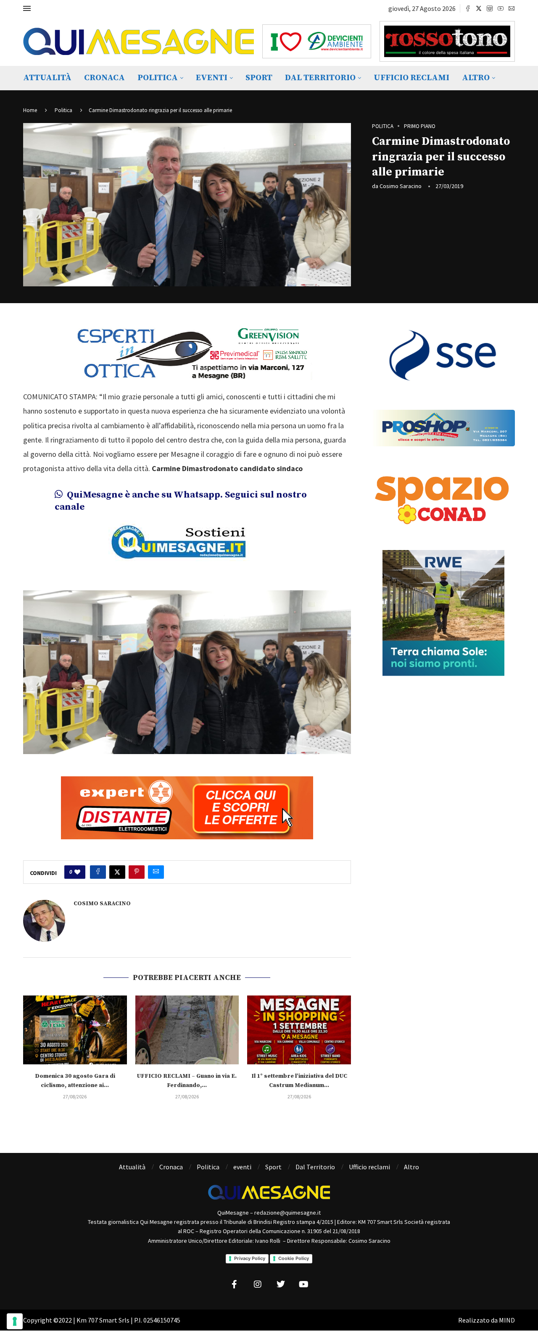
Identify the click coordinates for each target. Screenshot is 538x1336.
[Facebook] (467, 8)
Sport (258, 78)
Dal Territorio (320, 78)
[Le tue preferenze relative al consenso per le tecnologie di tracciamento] (15, 1321)
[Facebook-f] (234, 1284)
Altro (476, 78)
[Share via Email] (156, 872)
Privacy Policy (249, 1258)
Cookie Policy (293, 1258)
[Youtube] (500, 8)
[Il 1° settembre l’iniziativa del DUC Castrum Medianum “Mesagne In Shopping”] (299, 1029)
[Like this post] (77, 872)
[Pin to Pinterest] (137, 872)
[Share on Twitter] (117, 872)
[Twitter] (478, 8)
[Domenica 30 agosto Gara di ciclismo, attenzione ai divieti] (75, 1029)
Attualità (47, 78)
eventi (211, 78)
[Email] (511, 8)
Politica (157, 78)
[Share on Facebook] (98, 872)
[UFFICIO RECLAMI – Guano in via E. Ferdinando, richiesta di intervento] (187, 1029)
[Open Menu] (27, 8)
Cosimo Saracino (401, 186)
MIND (507, 1320)
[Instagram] (489, 8)
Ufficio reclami (411, 78)
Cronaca (104, 78)
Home (30, 110)
